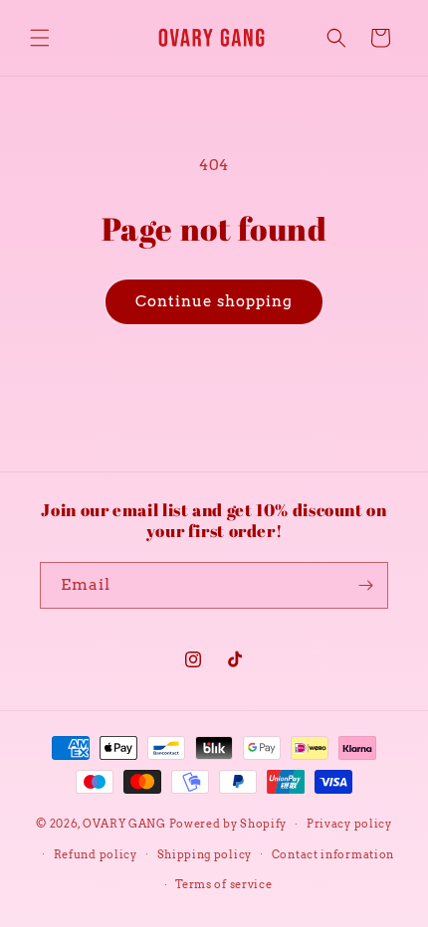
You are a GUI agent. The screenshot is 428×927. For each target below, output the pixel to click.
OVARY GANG (124, 824)
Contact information (333, 854)
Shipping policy (205, 854)
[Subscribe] (365, 585)
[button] (40, 38)
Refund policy (95, 854)
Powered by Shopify (228, 824)
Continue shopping (214, 301)
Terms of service (223, 884)
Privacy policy (349, 824)
